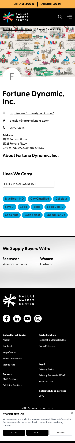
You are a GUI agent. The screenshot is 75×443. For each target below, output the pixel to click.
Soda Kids (11, 215)
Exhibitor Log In (50, 4)
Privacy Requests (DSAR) (52, 375)
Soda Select (32, 215)
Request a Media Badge (52, 340)
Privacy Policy (47, 369)
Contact (7, 346)
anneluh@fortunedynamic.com (29, 120)
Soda (23, 207)
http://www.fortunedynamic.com (32, 113)
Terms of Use (46, 381)
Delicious (61, 199)
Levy (41, 396)
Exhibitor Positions (12, 385)
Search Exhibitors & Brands (17, 29)
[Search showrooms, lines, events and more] (60, 17)
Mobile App (9, 365)
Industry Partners (12, 358)
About (6, 340)
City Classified (39, 199)
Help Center (9, 352)
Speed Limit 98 (56, 215)
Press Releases (47, 346)
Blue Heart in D (14, 199)
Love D (9, 207)
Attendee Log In (24, 4)
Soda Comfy (55, 207)
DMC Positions (10, 379)
